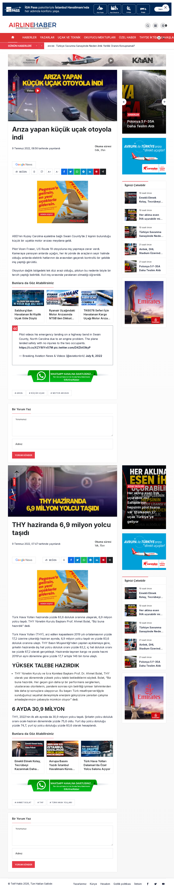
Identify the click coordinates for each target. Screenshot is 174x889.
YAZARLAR (47, 37)
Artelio (56, 883)
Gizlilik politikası (122, 883)
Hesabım (105, 883)
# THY (41, 802)
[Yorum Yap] (42, 172)
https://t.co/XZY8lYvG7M (36, 347)
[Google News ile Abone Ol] (24, 164)
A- (57, 171)
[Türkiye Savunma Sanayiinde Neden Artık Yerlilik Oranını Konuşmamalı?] (144, 232)
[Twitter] (155, 883)
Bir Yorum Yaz (21, 409)
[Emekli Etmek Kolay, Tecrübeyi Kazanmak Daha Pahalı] (144, 197)
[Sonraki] (41, 46)
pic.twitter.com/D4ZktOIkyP (72, 347)
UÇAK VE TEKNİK (69, 37)
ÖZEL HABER (127, 37)
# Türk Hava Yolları (61, 802)
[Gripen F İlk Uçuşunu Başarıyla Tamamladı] (144, 102)
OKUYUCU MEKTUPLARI (100, 37)
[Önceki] (36, 46)
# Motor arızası (60, 393)
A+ (49, 171)
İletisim (138, 883)
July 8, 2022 (94, 356)
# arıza (19, 393)
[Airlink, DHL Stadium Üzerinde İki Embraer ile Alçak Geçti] (144, 249)
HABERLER (29, 37)
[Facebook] (147, 883)
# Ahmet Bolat (23, 802)
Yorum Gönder (23, 455)
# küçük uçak (37, 393)
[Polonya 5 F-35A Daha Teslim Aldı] (144, 266)
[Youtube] (163, 883)
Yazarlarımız (79, 883)
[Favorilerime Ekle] (34, 172)
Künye (93, 883)
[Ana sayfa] (12, 37)
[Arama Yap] (148, 26)
